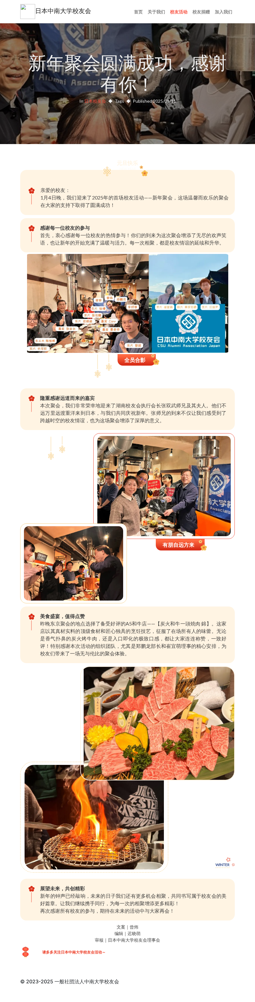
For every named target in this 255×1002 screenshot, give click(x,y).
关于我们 (156, 11)
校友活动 (179, 11)
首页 (138, 11)
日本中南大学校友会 (63, 11)
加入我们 (223, 11)
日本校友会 (95, 101)
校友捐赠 (201, 11)
